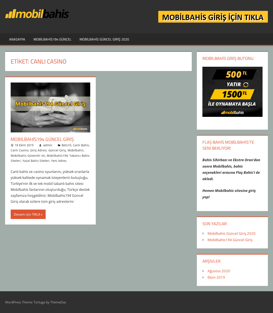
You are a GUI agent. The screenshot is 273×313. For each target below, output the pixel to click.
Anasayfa (17, 39)
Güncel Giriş (57, 150)
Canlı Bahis (81, 145)
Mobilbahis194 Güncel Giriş (42, 139)
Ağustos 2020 (219, 270)
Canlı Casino (19, 150)
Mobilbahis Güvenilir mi (28, 156)
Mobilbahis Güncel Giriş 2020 (104, 39)
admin (47, 145)
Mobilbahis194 (57, 156)
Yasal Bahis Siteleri (35, 161)
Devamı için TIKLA (27, 214)
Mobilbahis (76, 150)
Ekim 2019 (216, 277)
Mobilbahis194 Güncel (52, 39)
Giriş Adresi (38, 150)
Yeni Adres (59, 161)
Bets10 (66, 145)
